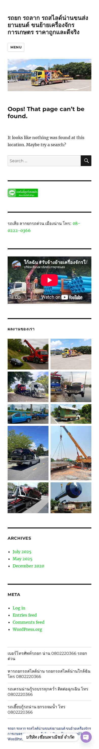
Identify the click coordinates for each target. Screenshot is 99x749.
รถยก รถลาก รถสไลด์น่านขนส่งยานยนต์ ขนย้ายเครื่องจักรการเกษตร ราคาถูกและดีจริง (48, 25)
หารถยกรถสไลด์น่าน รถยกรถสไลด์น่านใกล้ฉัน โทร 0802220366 (49, 674)
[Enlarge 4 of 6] (41, 432)
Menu (16, 47)
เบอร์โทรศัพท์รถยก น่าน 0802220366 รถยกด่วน (47, 656)
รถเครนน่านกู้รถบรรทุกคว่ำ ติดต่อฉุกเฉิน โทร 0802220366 (48, 692)
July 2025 (22, 551)
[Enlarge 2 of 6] (41, 410)
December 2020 (28, 565)
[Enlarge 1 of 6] (41, 378)
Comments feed (28, 622)
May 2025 (22, 558)
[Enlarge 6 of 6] (84, 489)
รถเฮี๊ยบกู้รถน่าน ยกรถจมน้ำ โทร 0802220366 (36, 709)
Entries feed (25, 615)
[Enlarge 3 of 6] (84, 410)
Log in (19, 607)
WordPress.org (27, 629)
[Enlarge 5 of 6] (41, 489)
